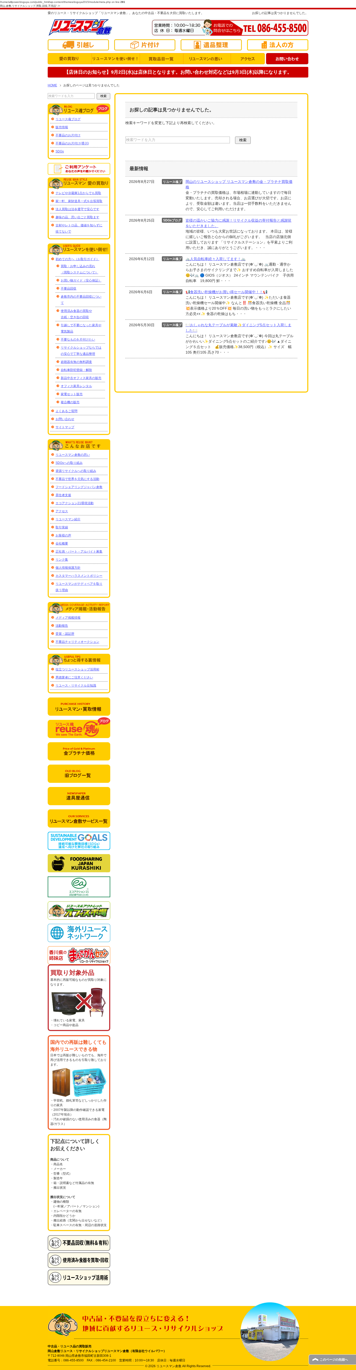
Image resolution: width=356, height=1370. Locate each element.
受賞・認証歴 (65, 634)
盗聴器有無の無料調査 (76, 362)
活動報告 (62, 626)
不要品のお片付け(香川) (72, 143)
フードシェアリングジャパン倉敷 (79, 487)
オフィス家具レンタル (76, 386)
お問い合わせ (65, 419)
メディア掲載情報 (68, 617)
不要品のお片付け (68, 135)
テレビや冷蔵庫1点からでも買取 (78, 193)
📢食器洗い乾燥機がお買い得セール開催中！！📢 (226, 292)
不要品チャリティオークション (77, 642)
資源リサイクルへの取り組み (76, 471)
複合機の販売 (70, 402)
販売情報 (62, 127)
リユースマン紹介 (68, 519)
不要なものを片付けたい (78, 339)
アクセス (62, 511)
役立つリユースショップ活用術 (77, 669)
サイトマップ (65, 427)
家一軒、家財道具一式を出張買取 (79, 201)
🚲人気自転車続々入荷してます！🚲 (215, 259)
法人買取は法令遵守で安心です (77, 209)
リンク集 (62, 559)
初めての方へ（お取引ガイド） (77, 259)
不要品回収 (68, 288)
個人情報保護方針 (68, 567)
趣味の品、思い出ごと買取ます (77, 217)
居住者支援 (63, 495)
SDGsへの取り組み (69, 463)
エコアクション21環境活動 (75, 503)
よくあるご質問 (66, 411)
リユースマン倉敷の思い (73, 455)
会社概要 (62, 543)
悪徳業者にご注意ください (74, 677)
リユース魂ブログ (68, 119)
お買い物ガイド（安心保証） (81, 280)
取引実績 (62, 527)
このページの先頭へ (334, 1359)
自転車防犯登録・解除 (76, 370)
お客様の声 (63, 535)
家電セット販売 (72, 394)
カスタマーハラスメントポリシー (79, 576)
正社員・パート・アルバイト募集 (79, 551)
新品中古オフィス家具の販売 (81, 378)
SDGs (60, 151)
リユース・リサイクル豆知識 (76, 685)
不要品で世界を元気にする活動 (77, 479)
